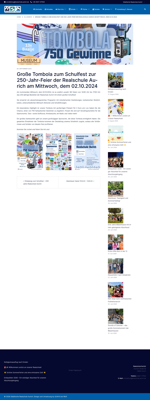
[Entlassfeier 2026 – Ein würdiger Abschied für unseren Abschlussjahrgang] (115, 159)
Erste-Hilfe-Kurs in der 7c (117, 251)
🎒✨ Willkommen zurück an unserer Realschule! (22, 367)
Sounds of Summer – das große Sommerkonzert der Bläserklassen (118, 328)
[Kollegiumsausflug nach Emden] (115, 80)
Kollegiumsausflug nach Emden (16, 362)
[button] (145, 9)
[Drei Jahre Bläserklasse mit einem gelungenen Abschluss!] (115, 215)
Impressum (77, 370)
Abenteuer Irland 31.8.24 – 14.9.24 (79, 181)
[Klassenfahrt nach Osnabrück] (115, 266)
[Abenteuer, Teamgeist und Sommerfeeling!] (115, 189)
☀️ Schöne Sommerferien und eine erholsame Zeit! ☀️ (25, 372)
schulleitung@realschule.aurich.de (134, 378)
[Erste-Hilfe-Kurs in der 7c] (115, 242)
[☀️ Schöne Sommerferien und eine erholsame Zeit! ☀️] (115, 133)
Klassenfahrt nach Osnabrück (119, 275)
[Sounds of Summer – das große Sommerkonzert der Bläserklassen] (115, 316)
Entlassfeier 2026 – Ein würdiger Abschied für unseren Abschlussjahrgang (119, 171)
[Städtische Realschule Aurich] (12, 9)
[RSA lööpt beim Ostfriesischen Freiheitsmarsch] (115, 289)
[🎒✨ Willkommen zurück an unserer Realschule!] (115, 106)
